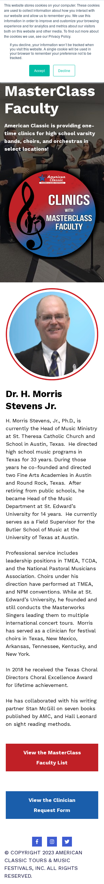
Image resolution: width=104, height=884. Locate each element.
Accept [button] (39, 70)
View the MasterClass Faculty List (52, 757)
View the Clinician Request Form (52, 805)
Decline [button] (64, 70)
